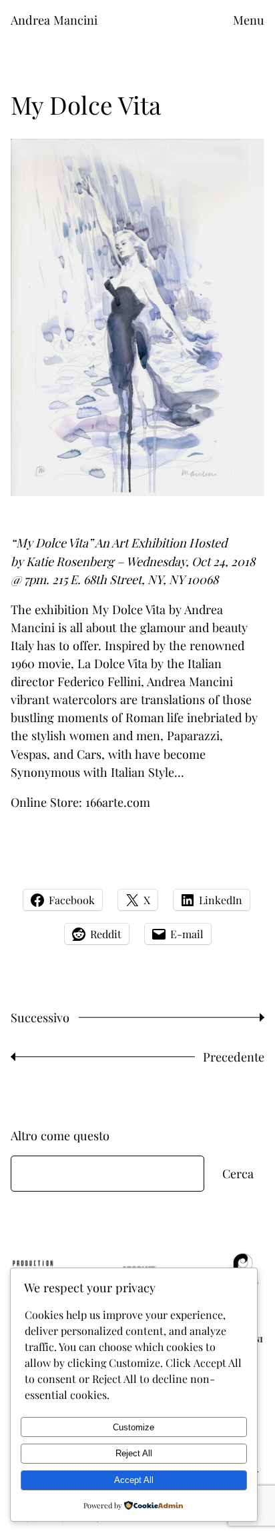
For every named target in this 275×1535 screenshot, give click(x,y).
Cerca (238, 1173)
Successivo (40, 1017)
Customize (133, 1427)
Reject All (133, 1453)
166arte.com (117, 802)
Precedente (233, 1056)
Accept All (134, 1480)
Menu (248, 19)
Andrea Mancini (54, 19)
